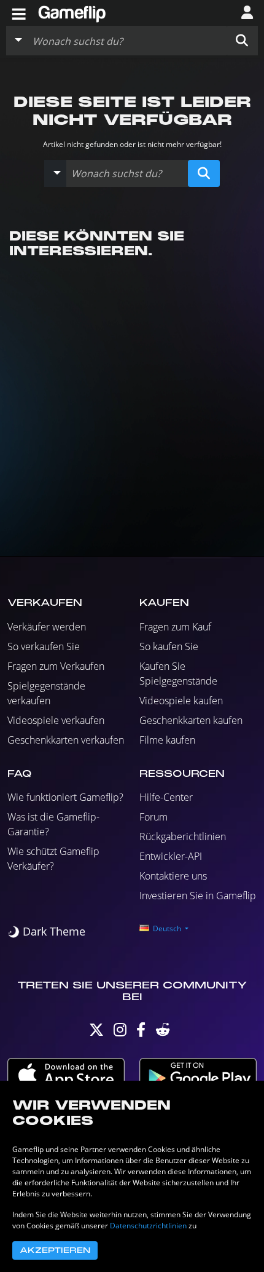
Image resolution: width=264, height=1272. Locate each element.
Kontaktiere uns (173, 876)
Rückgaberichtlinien (182, 836)
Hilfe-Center (166, 797)
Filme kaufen (167, 740)
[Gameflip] (72, 12)
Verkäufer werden (46, 627)
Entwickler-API (170, 856)
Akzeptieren (55, 1250)
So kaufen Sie (168, 646)
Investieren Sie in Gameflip (197, 895)
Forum (153, 817)
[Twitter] (96, 1032)
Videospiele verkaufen (55, 720)
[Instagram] (120, 1032)
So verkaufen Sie (43, 646)
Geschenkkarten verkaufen (65, 740)
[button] (242, 40)
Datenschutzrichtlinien (148, 1225)
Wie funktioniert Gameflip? (65, 797)
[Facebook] (141, 1032)
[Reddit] (162, 1032)
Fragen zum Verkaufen (55, 666)
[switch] (46, 931)
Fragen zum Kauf (175, 627)
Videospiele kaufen (181, 700)
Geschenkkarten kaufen (191, 720)
